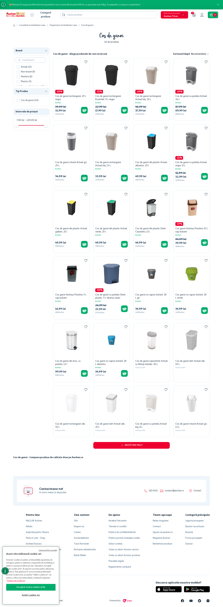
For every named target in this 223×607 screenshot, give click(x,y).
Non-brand (28, 72)
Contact (197, 496)
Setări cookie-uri (31, 595)
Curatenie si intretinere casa (32, 25)
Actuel (26, 67)
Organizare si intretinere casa (63, 25)
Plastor (26, 81)
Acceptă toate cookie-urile (31, 587)
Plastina (26, 77)
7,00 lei (20, 120)
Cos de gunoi (87, 25)
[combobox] (108, 15)
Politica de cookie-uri (16, 581)
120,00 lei (31, 120)
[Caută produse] (64, 15)
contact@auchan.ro (174, 496)
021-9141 (153, 496)
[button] (174, 15)
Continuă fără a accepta (48, 550)
